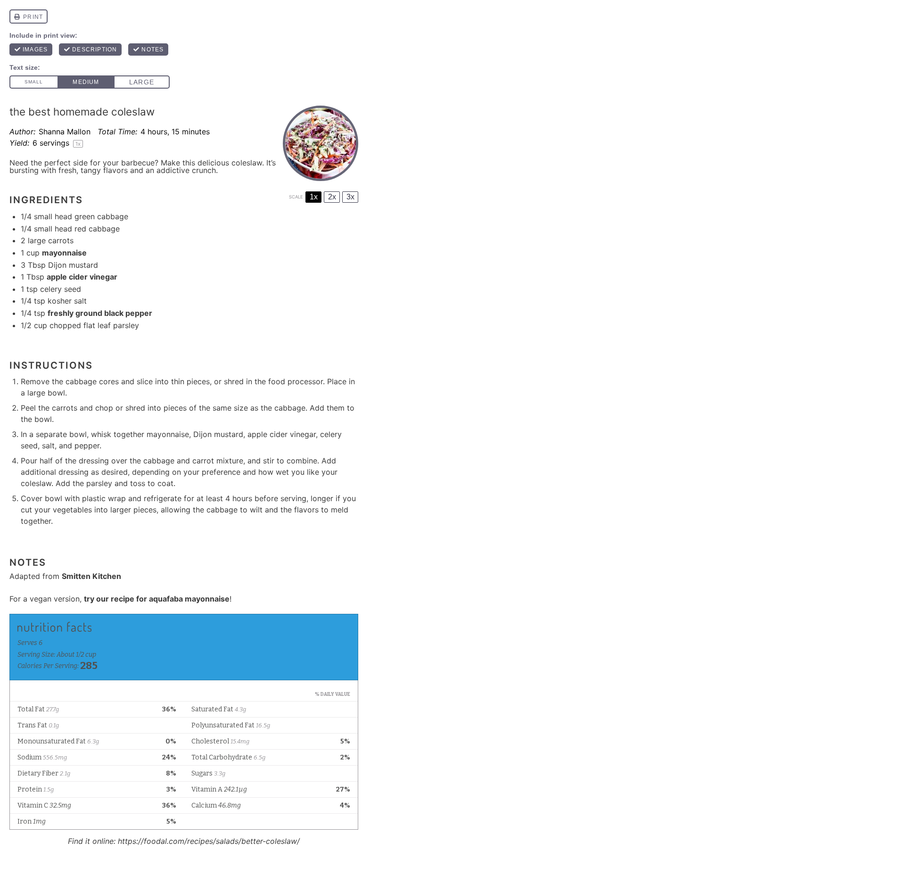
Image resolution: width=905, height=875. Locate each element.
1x (314, 197)
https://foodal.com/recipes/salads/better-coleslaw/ (209, 841)
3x (350, 197)
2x (332, 197)
